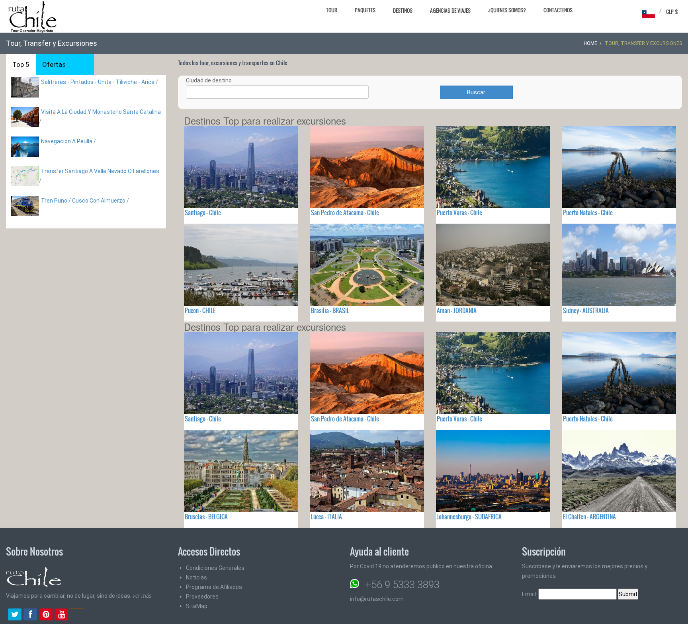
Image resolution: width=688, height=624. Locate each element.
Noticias (196, 577)
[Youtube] (61, 615)
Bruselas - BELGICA (206, 516)
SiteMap (196, 606)
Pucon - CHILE (200, 310)
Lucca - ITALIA (326, 516)
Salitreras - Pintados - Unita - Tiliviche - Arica (97, 82)
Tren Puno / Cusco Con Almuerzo (83, 200)
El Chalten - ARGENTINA (589, 516)
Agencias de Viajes (450, 10)
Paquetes (365, 10)
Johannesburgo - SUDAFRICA (469, 516)
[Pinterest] (46, 615)
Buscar (476, 92)
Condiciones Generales (215, 568)
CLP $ (672, 12)
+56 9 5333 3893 (402, 585)
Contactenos (558, 10)
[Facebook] (30, 615)
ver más (142, 596)
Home (590, 43)
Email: (530, 594)
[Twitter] (15, 615)
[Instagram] (77, 615)
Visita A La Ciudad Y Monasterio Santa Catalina (101, 112)
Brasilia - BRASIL (330, 310)
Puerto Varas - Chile (459, 212)
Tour (331, 10)
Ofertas (54, 64)
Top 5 (20, 64)
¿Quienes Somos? (507, 10)
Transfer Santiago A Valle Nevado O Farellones (100, 171)
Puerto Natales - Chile (588, 212)
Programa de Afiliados (214, 587)
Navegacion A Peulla (66, 141)
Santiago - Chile (203, 212)
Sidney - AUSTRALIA (586, 310)
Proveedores (202, 596)
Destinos (402, 10)
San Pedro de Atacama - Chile (345, 212)
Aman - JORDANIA (457, 310)
